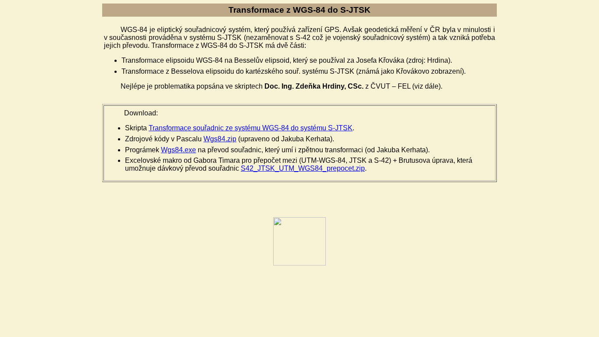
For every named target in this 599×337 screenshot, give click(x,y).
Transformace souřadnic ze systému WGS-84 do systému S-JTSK (251, 128)
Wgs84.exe (178, 150)
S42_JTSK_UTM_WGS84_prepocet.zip (303, 168)
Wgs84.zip (219, 139)
